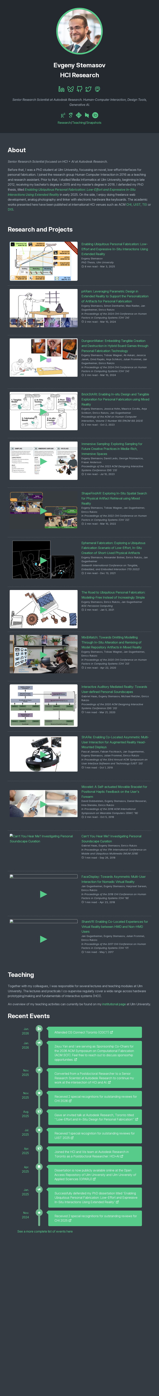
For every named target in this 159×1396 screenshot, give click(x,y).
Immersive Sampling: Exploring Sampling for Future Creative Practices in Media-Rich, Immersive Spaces (111, 449)
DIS (10, 209)
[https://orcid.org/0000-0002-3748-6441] (95, 115)
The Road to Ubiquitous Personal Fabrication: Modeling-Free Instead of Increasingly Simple (113, 594)
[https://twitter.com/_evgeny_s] (88, 89)
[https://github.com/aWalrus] (79, 89)
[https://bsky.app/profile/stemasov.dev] (70, 89)
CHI (129, 204)
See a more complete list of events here (45, 1231)
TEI (144, 204)
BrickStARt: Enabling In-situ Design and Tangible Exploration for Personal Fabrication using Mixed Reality (115, 399)
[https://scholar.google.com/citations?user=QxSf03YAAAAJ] (71, 115)
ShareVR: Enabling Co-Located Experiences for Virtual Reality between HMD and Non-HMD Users (114, 926)
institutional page (114, 1004)
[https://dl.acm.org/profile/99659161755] (79, 115)
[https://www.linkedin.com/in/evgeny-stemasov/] (61, 89)
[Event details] (111, 1032)
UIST (137, 204)
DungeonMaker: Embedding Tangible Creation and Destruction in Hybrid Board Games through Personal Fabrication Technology (114, 346)
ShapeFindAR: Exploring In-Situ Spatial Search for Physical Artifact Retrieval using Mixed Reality (114, 498)
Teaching (78, 123)
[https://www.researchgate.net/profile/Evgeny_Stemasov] (64, 115)
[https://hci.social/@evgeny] (97, 89)
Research (64, 123)
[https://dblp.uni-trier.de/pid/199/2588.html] (88, 115)
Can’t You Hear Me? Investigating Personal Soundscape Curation (111, 838)
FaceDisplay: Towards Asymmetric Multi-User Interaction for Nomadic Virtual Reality (113, 879)
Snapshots (93, 123)
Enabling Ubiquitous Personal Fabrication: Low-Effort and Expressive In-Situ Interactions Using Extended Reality (114, 249)
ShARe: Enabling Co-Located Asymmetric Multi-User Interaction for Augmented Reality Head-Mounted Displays (115, 742)
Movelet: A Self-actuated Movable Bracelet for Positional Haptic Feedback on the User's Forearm (114, 792)
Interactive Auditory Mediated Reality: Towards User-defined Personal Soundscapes (114, 689)
